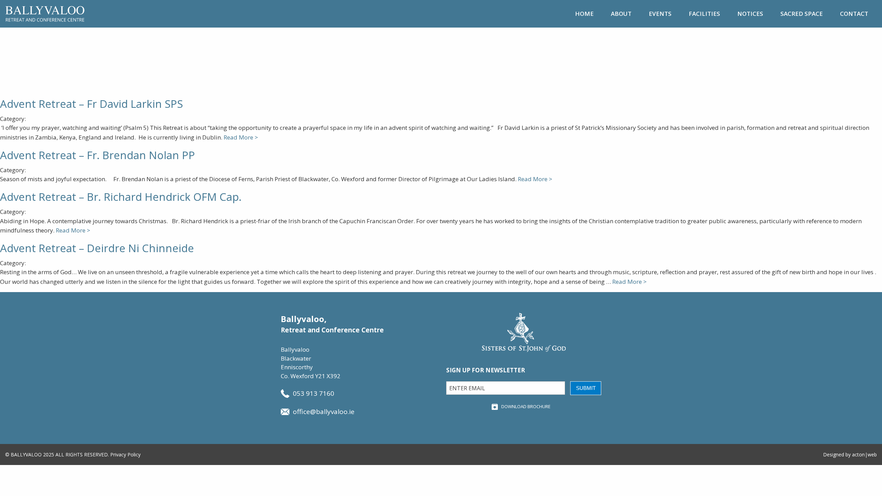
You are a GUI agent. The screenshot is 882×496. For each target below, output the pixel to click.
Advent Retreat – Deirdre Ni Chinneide (97, 248)
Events (660, 14)
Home (584, 14)
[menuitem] (584, 14)
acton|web (864, 454)
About (621, 14)
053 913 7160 (313, 393)
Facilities (704, 14)
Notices (750, 14)
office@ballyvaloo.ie (324, 411)
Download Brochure (526, 406)
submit (586, 388)
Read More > (241, 137)
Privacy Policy (125, 454)
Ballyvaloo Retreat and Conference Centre (44, 14)
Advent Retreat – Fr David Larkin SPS (91, 103)
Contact (854, 14)
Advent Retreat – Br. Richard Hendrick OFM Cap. (121, 196)
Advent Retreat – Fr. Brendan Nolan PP (97, 155)
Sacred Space (801, 14)
